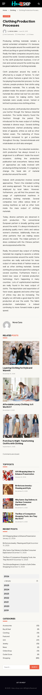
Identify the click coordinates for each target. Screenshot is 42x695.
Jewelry (5, 644)
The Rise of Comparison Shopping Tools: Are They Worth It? (26, 516)
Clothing (6, 16)
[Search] (38, 3)
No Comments (9, 34)
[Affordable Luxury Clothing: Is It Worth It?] (21, 389)
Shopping (6, 658)
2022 (6, 597)
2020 (6, 606)
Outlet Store (7, 654)
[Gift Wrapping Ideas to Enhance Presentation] (8, 475)
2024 (6, 589)
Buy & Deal (7, 629)
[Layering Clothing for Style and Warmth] (21, 353)
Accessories (7, 625)
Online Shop (7, 651)
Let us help (20, 682)
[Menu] (3, 3)
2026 (6, 576)
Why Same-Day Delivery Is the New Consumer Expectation (26, 502)
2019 (6, 610)
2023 (6, 593)
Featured (6, 636)
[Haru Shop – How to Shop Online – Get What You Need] (21, 3)
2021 (6, 602)
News (5, 647)
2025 (6, 585)
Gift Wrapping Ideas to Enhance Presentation (19, 536)
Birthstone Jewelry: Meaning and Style (16, 543)
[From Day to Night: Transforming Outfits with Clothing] (21, 426)
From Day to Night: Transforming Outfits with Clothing (18, 442)
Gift (4, 640)
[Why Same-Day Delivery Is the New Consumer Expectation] (8, 503)
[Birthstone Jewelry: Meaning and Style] (8, 489)
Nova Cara (13, 31)
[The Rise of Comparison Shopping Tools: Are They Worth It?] (8, 517)
